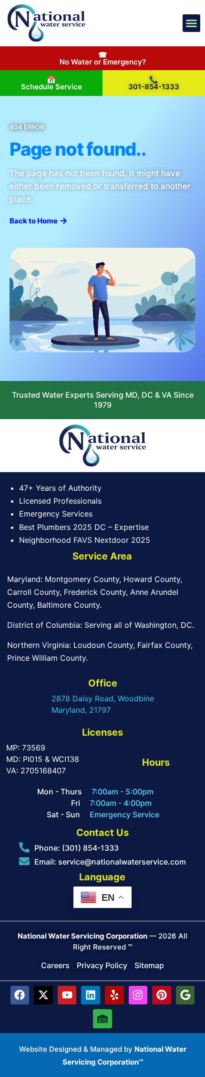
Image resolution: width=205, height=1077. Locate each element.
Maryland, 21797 (81, 710)
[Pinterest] (161, 995)
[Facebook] (20, 995)
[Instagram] (138, 995)
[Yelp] (114, 995)
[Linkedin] (90, 995)
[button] (192, 23)
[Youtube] (67, 995)
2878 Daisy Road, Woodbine (102, 698)
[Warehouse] (102, 1018)
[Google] (185, 995)
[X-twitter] (43, 995)
